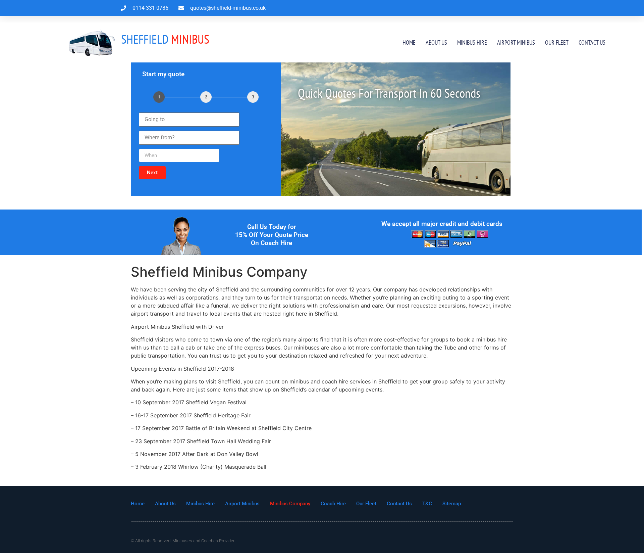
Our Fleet (557, 42)
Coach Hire (333, 504)
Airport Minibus (516, 42)
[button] (152, 172)
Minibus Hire (472, 42)
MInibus (165, 39)
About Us (436, 42)
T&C (427, 504)
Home (409, 42)
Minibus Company (290, 504)
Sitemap (451, 504)
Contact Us (592, 42)
